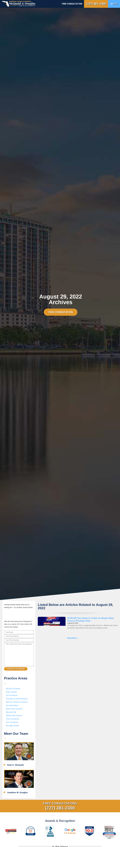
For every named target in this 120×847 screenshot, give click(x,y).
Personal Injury (12, 705)
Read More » (72, 638)
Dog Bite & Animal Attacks (17, 699)
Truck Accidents (12, 719)
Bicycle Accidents (13, 689)
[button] (19, 765)
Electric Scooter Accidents (17, 702)
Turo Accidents (12, 722)
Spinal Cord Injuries (14, 715)
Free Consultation (72, 4)
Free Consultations (60, 803)
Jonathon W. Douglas (17, 792)
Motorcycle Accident (14, 709)
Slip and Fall (11, 712)
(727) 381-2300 (96, 3)
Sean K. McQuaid (15, 765)
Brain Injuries (11, 692)
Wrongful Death (12, 726)
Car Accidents (11, 695)
